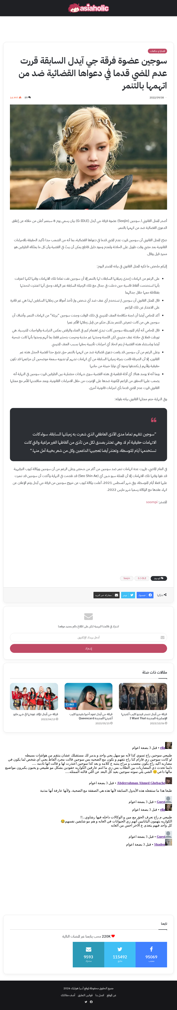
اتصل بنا (99, 995)
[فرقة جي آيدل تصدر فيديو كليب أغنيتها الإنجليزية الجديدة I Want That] (143, 696)
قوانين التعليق (85, 995)
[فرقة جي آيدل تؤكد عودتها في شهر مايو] (34, 696)
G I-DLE (142, 578)
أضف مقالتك (68, 995)
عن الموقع (111, 995)
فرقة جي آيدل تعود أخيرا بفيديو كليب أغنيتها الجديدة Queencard (91, 716)
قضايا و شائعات (157, 51)
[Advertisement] (88, 27)
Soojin (126, 578)
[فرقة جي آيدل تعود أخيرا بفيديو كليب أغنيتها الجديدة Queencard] (89, 696)
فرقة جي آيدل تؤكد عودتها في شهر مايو (35, 714)
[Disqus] (88, 794)
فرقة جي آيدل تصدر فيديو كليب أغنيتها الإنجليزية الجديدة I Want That (144, 716)
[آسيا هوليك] (88, 8)
